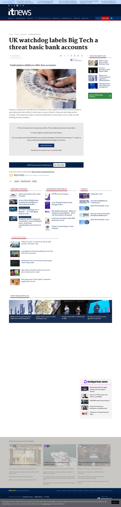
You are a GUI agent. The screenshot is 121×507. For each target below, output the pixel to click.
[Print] (81, 55)
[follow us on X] (11, 5)
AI (35, 18)
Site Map (108, 490)
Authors (81, 490)
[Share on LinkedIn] (71, 55)
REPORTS (55, 18)
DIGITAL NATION (43, 18)
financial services (25, 181)
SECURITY (30, 18)
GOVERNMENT (20, 18)
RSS (111, 490)
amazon (16, 181)
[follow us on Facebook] (14, 5)
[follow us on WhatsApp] (20, 5)
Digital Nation (39, 497)
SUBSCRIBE (105, 18)
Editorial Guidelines (73, 490)
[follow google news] (17, 5)
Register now (46, 145)
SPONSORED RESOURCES (57, 189)
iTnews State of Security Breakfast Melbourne (100, 215)
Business (24, 34)
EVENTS (83, 18)
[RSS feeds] (23, 5)
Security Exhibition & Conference (99, 202)
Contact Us (59, 490)
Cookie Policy (46, 504)
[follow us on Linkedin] (9, 5)
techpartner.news (27, 497)
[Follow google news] (76, 60)
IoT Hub (46, 497)
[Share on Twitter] (65, 55)
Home (11, 34)
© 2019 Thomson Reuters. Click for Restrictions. (37, 175)
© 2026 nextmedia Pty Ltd (22, 490)
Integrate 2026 (96, 194)
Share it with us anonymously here (43, 172)
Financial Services (35, 34)
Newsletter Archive (100, 490)
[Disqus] (43, 349)
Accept (115, 502)
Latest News (7, 2)
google (34, 181)
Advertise (91, 490)
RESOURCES (66, 18)
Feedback (85, 490)
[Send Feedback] (74, 55)
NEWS (10, 18)
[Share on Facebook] (68, 55)
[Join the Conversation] (60, 55)
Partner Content (19, 189)
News (17, 34)
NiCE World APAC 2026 (100, 206)
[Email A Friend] (78, 55)
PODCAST (77, 18)
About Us (64, 490)
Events (84, 189)
